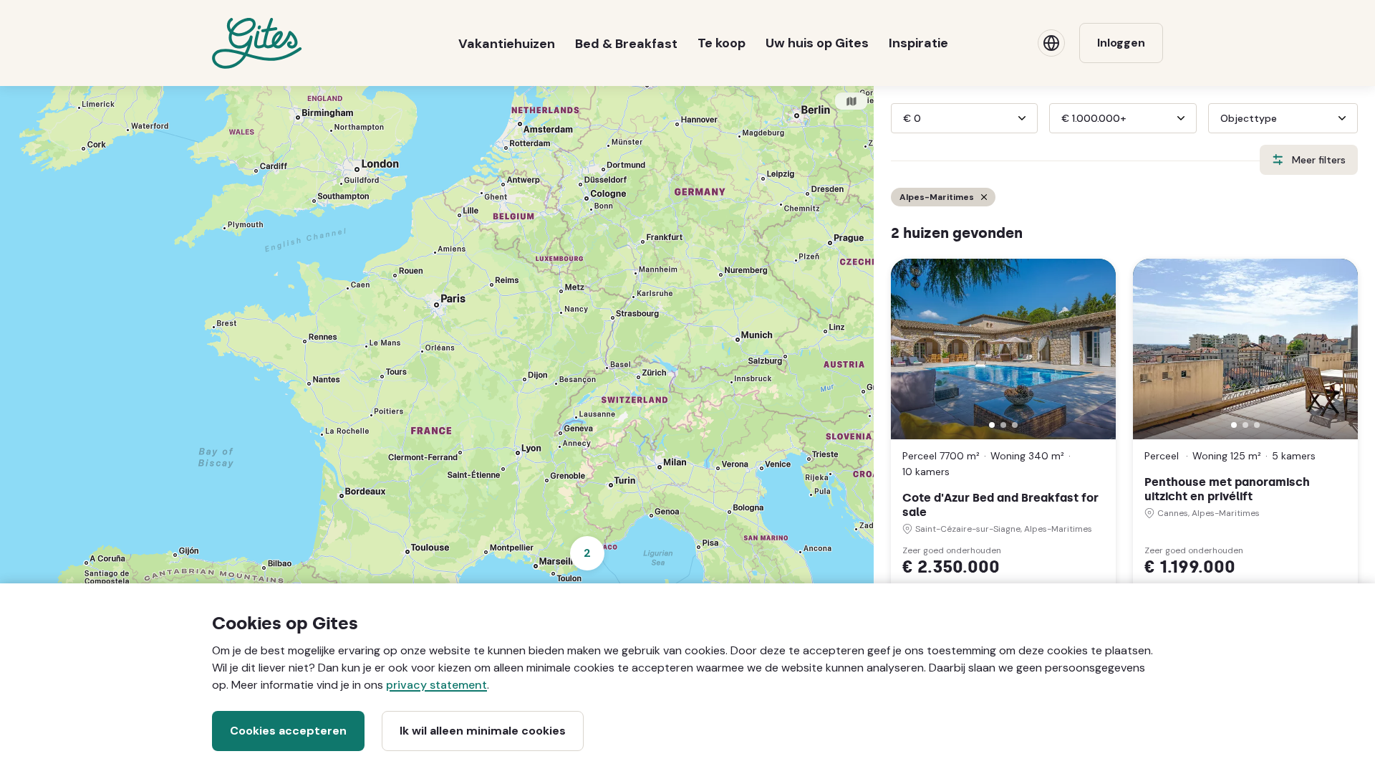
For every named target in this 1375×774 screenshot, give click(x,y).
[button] (992, 425)
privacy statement (436, 684)
